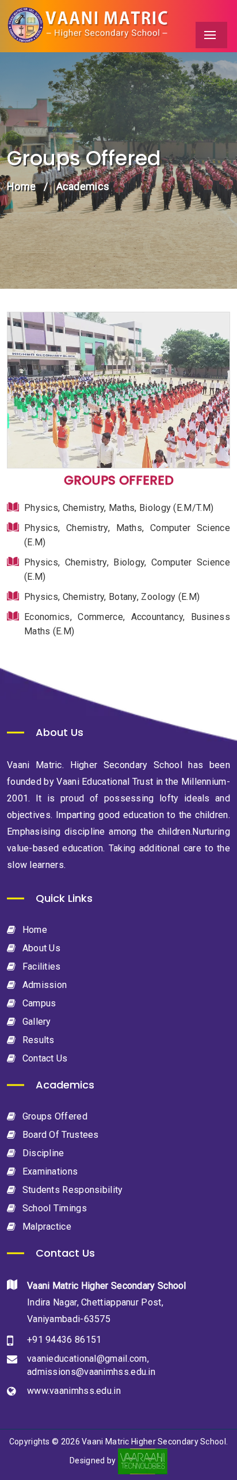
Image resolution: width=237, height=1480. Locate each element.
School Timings (53, 1208)
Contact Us (43, 1058)
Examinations (49, 1171)
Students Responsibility (71, 1189)
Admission (43, 984)
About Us (40, 948)
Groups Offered (53, 1116)
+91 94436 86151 (64, 1339)
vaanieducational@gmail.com (87, 1358)
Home (21, 186)
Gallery (35, 1021)
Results (37, 1040)
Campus (38, 1003)
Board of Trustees (59, 1134)
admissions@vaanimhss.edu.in (91, 1371)
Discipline (42, 1153)
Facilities (40, 966)
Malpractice (45, 1226)
